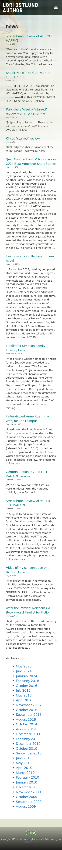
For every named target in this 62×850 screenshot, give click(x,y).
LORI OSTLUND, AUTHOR (21, 7)
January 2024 (26, 676)
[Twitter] (33, 832)
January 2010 (26, 782)
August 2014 (26, 729)
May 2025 (24, 666)
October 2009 (26, 797)
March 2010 (25, 772)
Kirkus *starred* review (23, 138)
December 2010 (28, 743)
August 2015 (26, 719)
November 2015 (28, 705)
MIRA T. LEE (30, 842)
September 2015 (29, 714)
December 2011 (28, 734)
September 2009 (29, 802)
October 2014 (26, 724)
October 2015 (26, 710)
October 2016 (26, 685)
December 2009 (28, 787)
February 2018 (27, 681)
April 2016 (24, 700)
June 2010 (24, 758)
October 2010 (26, 748)
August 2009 (26, 806)
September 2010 (29, 753)
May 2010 (24, 763)
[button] (56, 7)
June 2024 (24, 671)
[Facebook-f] (28, 832)
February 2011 (27, 739)
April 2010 (24, 768)
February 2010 (27, 777)
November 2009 (28, 792)
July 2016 (23, 690)
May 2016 (24, 695)
